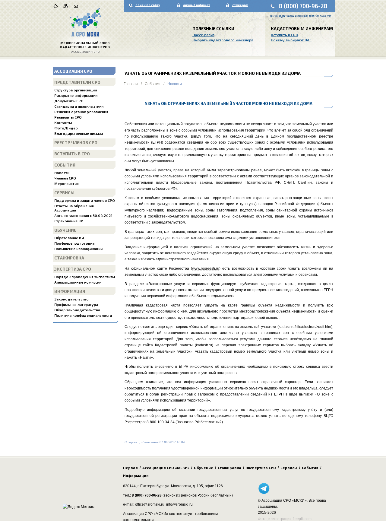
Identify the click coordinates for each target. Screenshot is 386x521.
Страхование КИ (68, 221)
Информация (69, 291)
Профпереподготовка (74, 243)
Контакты (63, 122)
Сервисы (64, 192)
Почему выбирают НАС (291, 40)
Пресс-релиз (203, 35)
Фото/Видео (66, 128)
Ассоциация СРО (73, 71)
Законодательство (71, 299)
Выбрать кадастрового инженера (222, 40)
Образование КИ (69, 238)
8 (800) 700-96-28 (303, 5)
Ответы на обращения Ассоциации (74, 208)
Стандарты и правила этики (78, 106)
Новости (61, 172)
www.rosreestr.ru (205, 268)
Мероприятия (66, 183)
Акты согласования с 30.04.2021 (83, 215)
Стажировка (69, 257)
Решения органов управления (81, 112)
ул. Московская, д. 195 (184, 486)
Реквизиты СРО (68, 117)
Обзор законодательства (77, 310)
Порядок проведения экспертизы (84, 277)
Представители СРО (77, 82)
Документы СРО (69, 101)
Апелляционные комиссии (77, 282)
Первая (130, 467)
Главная (131, 84)
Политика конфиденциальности (83, 315)
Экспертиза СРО (72, 269)
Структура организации (75, 90)
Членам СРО (65, 178)
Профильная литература (76, 304)
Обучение (65, 230)
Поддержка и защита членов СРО (84, 200)
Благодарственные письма (78, 133)
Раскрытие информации (75, 95)
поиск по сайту (147, 5)
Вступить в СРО (284, 35)
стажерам (240, 5)
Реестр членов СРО (75, 142)
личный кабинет (196, 5)
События (64, 164)
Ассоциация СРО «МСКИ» (165, 467)
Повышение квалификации (78, 248)
